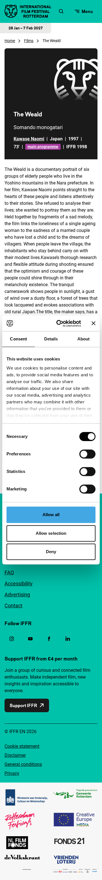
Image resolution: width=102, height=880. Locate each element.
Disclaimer (15, 755)
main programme (42, 146)
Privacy (12, 773)
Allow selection (51, 533)
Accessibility (19, 583)
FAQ (9, 572)
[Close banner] (93, 323)
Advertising (17, 594)
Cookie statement (22, 746)
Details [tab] (51, 338)
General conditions (23, 764)
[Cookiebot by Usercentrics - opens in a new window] (60, 323)
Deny (51, 551)
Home (10, 40)
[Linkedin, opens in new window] (68, 639)
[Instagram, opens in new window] (12, 639)
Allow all (51, 514)
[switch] (87, 454)
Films (28, 40)
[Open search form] (61, 11)
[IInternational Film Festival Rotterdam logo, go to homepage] (28, 11)
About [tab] (83, 338)
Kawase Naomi (29, 139)
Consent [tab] (18, 338)
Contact (13, 606)
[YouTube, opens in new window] (30, 639)
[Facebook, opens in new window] (49, 639)
